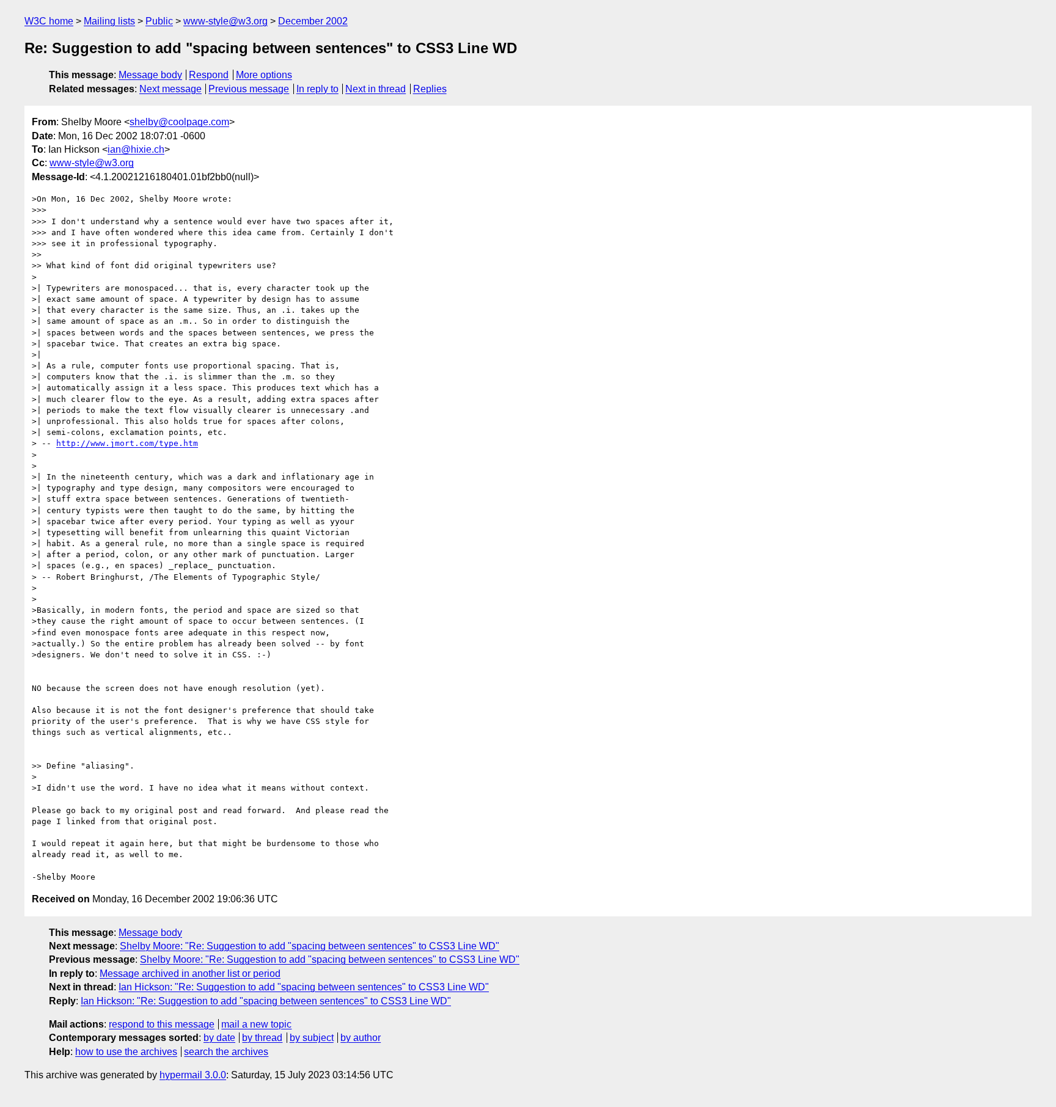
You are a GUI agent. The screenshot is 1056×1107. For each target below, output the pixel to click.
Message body (150, 75)
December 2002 (313, 21)
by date (219, 1037)
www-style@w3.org (225, 21)
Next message (170, 89)
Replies (430, 89)
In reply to (317, 89)
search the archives (226, 1052)
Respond (209, 75)
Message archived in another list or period (190, 973)
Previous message (248, 89)
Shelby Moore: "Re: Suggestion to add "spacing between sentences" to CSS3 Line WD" (309, 946)
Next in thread (375, 89)
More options (264, 75)
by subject (312, 1037)
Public (159, 21)
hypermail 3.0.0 (193, 1075)
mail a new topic (256, 1024)
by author (360, 1037)
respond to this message (162, 1024)
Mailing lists (109, 21)
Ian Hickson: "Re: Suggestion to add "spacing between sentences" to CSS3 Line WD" (304, 987)
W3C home (48, 21)
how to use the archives (126, 1052)
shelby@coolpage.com (179, 122)
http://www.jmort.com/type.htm (127, 443)
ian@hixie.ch (136, 149)
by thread (262, 1037)
